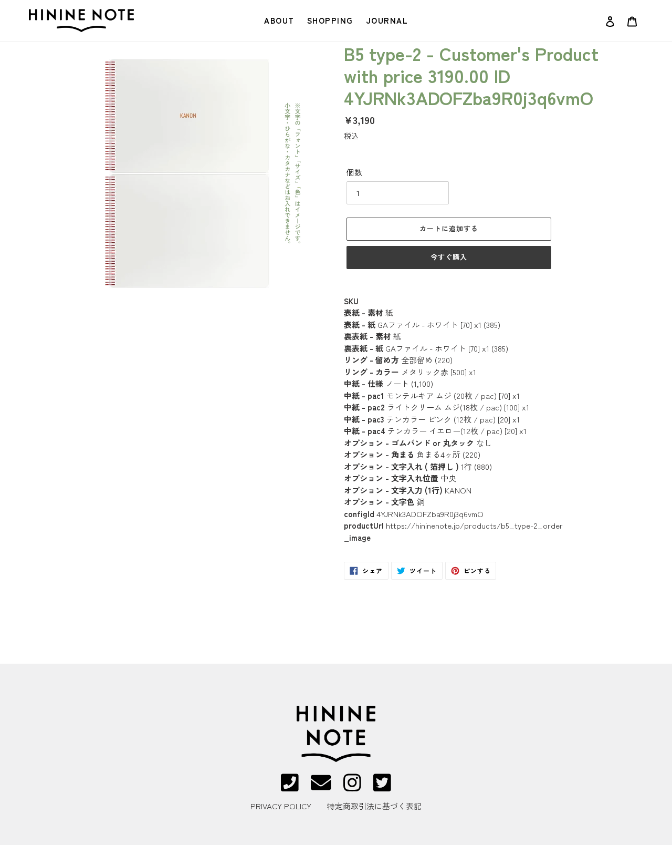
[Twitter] (382, 787)
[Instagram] (352, 787)
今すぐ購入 (448, 257)
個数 (354, 172)
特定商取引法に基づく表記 (374, 805)
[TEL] (290, 787)
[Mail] (321, 787)
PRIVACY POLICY (280, 805)
